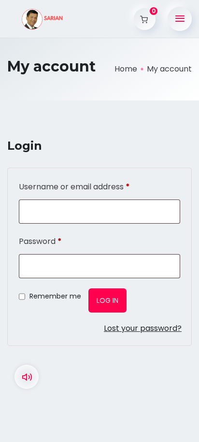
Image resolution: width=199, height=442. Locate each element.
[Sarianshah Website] (43, 19)
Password (40, 241)
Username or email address (74, 186)
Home (125, 68)
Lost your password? (143, 328)
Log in (107, 300)
